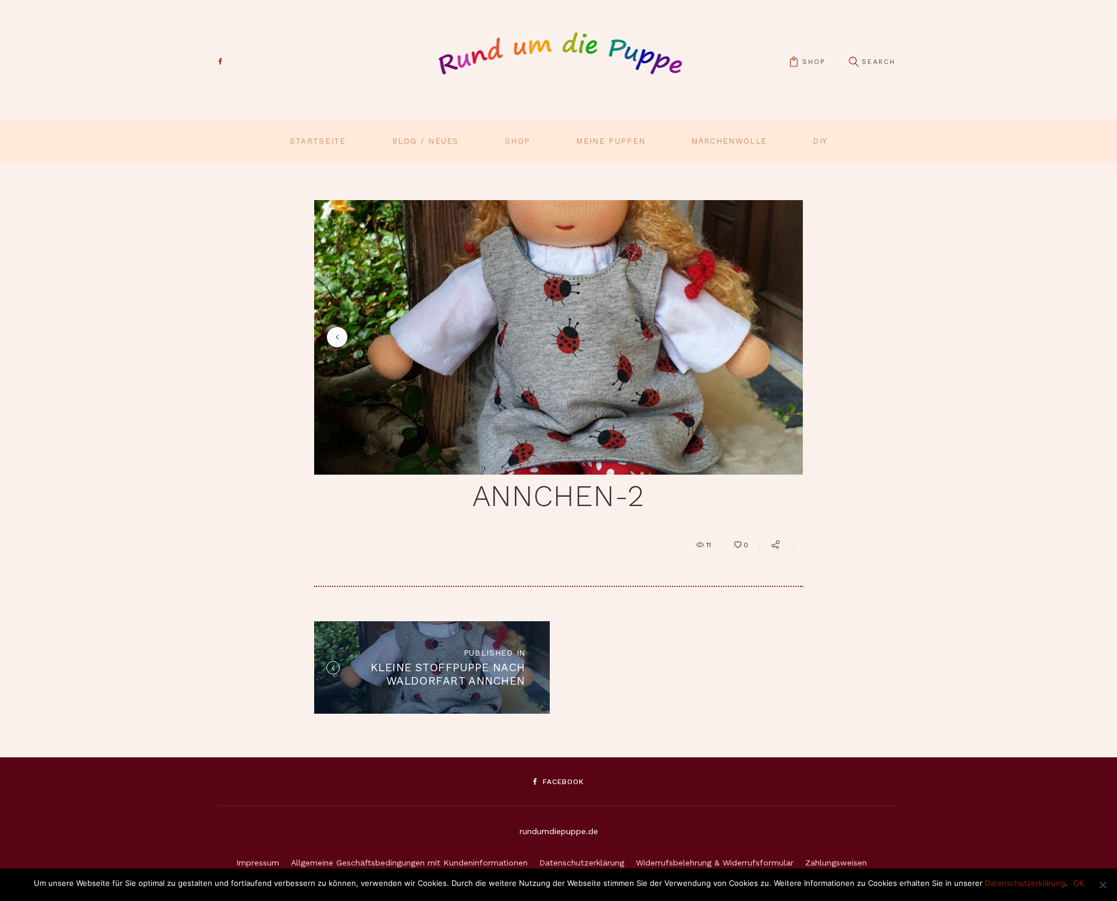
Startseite (318, 141)
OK (1078, 883)
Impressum (257, 862)
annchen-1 (335, 337)
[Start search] (853, 62)
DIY (820, 141)
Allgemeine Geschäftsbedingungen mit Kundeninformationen (409, 862)
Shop (517, 141)
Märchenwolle (729, 141)
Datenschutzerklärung (581, 862)
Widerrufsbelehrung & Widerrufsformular (715, 862)
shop (813, 62)
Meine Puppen (610, 141)
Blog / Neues (425, 141)
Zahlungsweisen (836, 862)
